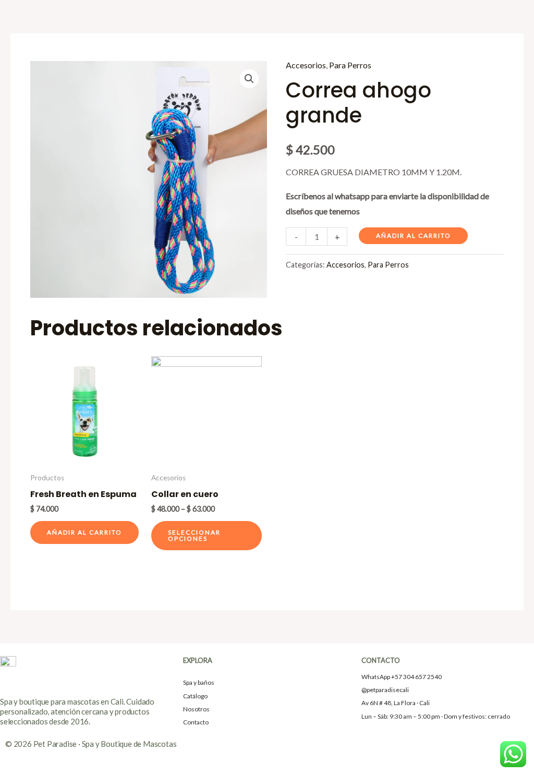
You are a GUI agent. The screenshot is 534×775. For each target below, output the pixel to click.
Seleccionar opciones (194, 535)
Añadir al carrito (413, 235)
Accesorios (306, 65)
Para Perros (350, 65)
